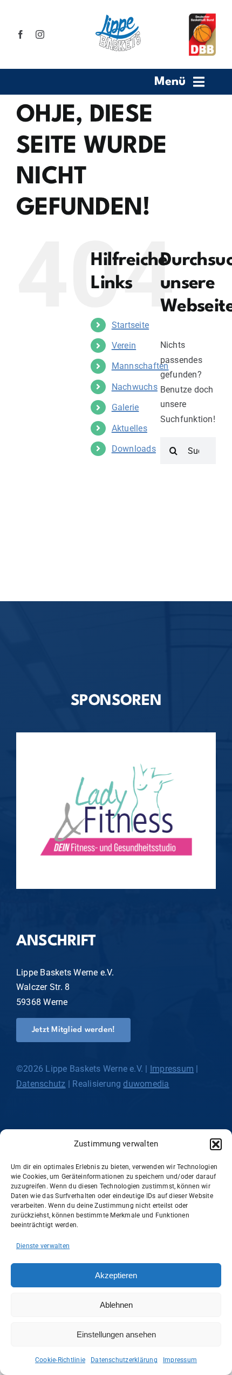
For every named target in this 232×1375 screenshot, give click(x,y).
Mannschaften (140, 366)
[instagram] (40, 34)
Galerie (125, 407)
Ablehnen (116, 1304)
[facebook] (20, 34)
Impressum (180, 1360)
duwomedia (146, 1084)
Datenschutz (41, 1084)
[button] (215, 1144)
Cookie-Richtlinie (60, 1360)
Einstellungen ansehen (116, 1334)
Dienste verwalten (43, 1246)
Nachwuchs (135, 387)
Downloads (134, 449)
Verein (124, 345)
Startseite (130, 325)
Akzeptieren (116, 1275)
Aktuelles (129, 428)
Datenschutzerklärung (124, 1360)
